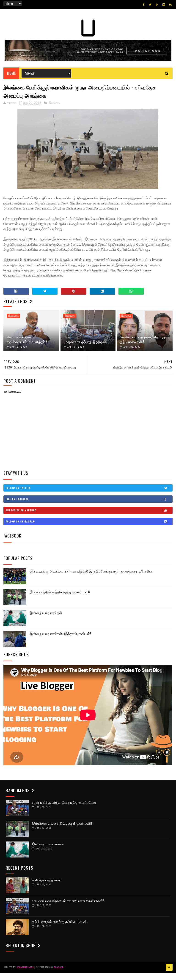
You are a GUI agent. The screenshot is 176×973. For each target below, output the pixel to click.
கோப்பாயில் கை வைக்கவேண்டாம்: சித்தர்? (27, 339)
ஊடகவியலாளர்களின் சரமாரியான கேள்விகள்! (68, 900)
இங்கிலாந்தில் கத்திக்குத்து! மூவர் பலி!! (60, 591)
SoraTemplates (25, 967)
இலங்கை (54, 103)
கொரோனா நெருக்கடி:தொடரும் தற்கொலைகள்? (144, 339)
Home (11, 73)
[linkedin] (157, 4)
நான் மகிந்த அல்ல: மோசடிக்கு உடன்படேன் (64, 802)
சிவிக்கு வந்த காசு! (46, 879)
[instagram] (163, 4)
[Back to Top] (169, 967)
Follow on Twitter (18, 487)
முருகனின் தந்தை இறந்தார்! (85, 341)
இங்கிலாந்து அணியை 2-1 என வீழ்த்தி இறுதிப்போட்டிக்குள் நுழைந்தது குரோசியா (92, 570)
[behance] (171, 4)
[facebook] (143, 4)
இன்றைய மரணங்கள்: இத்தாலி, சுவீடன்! (60, 633)
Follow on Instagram (20, 521)
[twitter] (150, 4)
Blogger (58, 967)
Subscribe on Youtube (21, 510)
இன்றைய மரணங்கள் (46, 612)
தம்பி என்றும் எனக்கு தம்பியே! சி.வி (59, 921)
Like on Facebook (17, 499)
